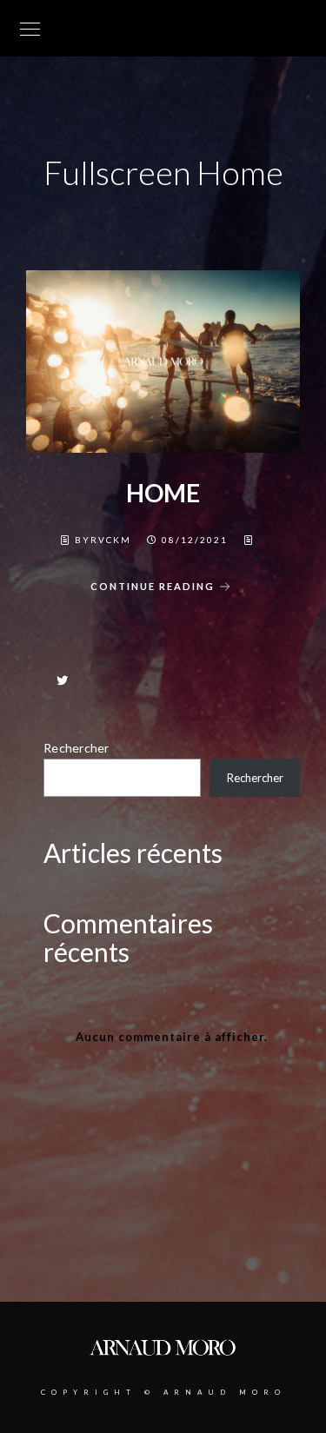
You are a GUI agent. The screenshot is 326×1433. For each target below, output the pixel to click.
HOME (163, 493)
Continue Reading (152, 586)
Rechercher (76, 747)
